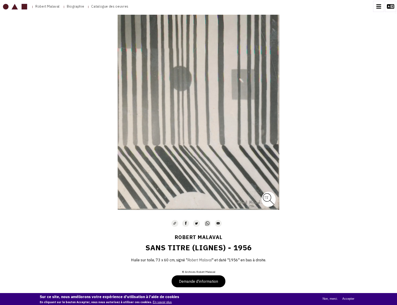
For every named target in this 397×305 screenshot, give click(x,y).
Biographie (75, 6)
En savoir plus (162, 302)
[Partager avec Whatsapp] (207, 223)
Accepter (348, 298)
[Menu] (378, 6)
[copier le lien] (174, 223)
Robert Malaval (47, 6)
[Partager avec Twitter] (196, 223)
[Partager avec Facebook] (185, 223)
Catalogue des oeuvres (109, 6)
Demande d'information (198, 281)
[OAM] (15, 6)
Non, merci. (330, 298)
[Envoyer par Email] (218, 223)
